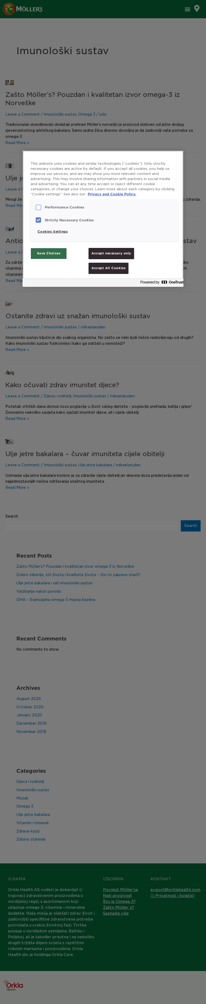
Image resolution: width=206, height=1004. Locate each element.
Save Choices (49, 253)
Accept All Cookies (108, 268)
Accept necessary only (111, 253)
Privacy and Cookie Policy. (112, 194)
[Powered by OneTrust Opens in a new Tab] (160, 283)
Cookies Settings (53, 231)
